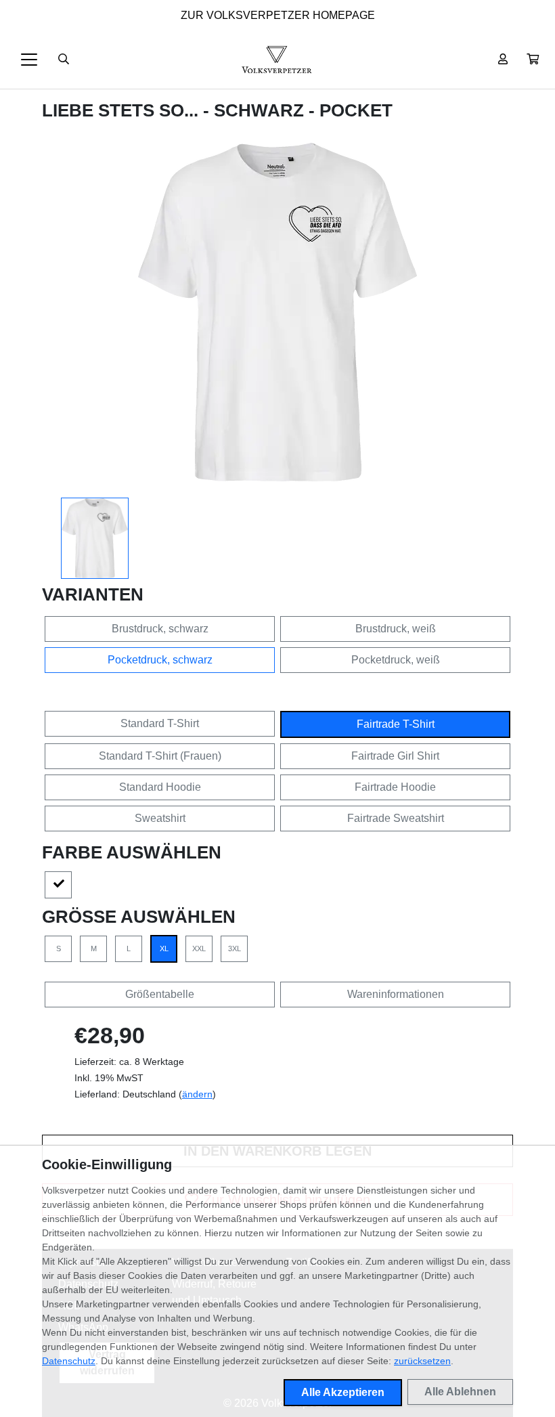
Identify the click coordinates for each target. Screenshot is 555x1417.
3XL (234, 948)
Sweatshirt (160, 818)
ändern (197, 1094)
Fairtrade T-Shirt (396, 724)
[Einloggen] (503, 59)
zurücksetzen (422, 1360)
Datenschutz (68, 1360)
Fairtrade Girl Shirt (395, 756)
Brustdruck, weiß (395, 628)
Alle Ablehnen (460, 1391)
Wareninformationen (395, 994)
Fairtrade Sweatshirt (395, 818)
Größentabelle (159, 994)
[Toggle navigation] (29, 59)
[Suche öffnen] (63, 59)
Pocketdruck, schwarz (160, 660)
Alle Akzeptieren (342, 1392)
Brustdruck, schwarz (160, 628)
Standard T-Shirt (159, 723)
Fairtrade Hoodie (395, 787)
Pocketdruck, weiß (395, 660)
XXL (199, 948)
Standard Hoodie (160, 787)
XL (164, 948)
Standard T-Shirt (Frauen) (160, 756)
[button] (532, 59)
